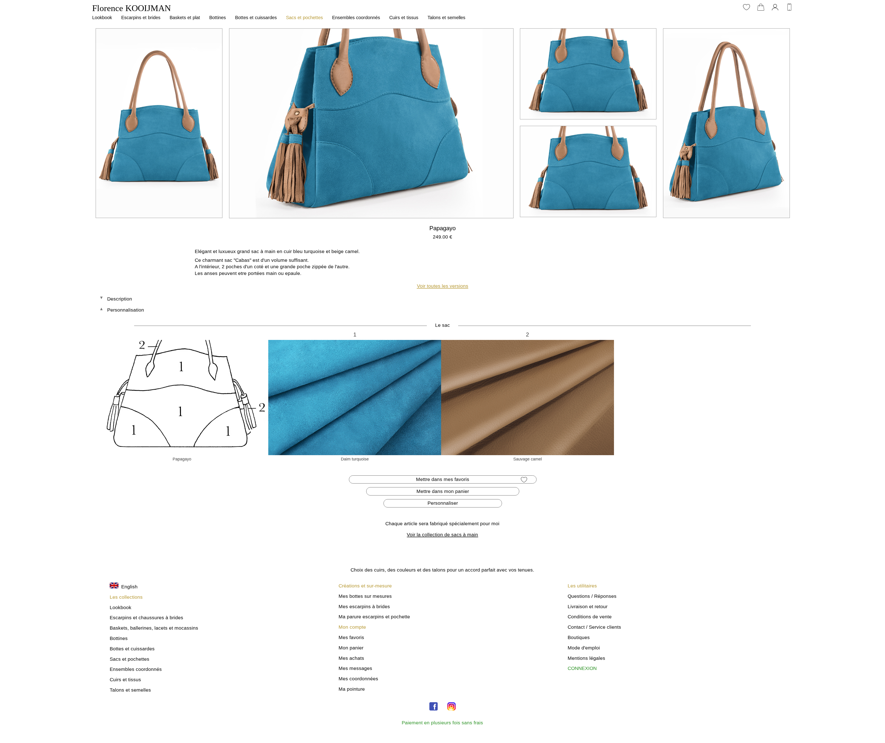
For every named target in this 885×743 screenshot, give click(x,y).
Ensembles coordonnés (356, 17)
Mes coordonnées (358, 678)
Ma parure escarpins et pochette (374, 616)
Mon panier (351, 647)
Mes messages (355, 668)
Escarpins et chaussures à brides (146, 617)
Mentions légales (586, 658)
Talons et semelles (446, 17)
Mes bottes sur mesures (365, 596)
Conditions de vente (590, 616)
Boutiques (579, 637)
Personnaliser (443, 503)
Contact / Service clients (594, 627)
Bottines (217, 17)
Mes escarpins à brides (364, 606)
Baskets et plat (185, 17)
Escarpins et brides (140, 17)
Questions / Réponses (592, 596)
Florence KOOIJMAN (131, 8)
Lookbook (102, 17)
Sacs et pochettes (304, 17)
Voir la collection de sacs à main (442, 534)
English (128, 586)
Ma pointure (352, 689)
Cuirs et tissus (403, 17)
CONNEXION (582, 668)
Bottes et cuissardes (256, 17)
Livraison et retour (588, 606)
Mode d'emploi (584, 647)
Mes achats (351, 658)
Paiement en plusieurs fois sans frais (442, 722)
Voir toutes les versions (442, 286)
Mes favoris (351, 637)
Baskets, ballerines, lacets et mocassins (154, 628)
